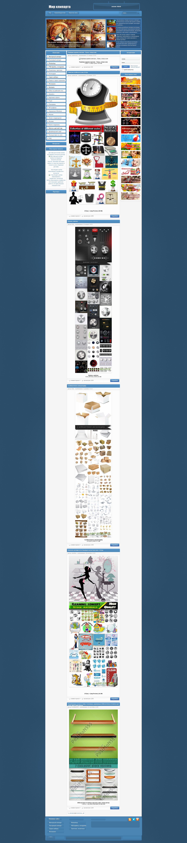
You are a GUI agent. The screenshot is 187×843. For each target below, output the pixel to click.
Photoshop (74, 822)
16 (81, 813)
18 (83, 813)
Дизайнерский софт (55, 131)
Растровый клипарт (55, 60)
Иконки (51, 114)
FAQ (50, 138)
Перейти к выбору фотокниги (90, 46)
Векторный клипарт (55, 822)
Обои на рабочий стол (56, 90)
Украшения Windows (55, 111)
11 (73, 813)
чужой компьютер (128, 69)
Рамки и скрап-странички (57, 80)
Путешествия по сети (55, 135)
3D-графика (52, 107)
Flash (50, 101)
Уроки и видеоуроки (55, 118)
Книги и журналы (54, 124)
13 (76, 813)
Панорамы (52, 104)
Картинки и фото (54, 97)
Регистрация (134, 65)
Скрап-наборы (53, 828)
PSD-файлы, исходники (78, 825)
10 (72, 813)
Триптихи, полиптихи (78, 828)
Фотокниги (52, 831)
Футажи (51, 121)
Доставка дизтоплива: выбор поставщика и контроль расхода (56, 159)
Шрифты (51, 94)
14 (78, 813)
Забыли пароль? (135, 67)
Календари (52, 73)
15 (79, 813)
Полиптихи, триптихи (55, 70)
